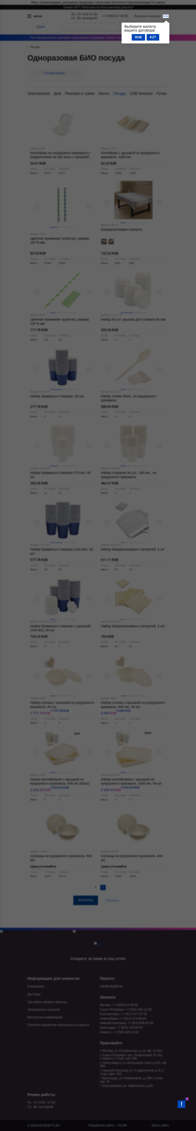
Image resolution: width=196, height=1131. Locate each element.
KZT (153, 37)
